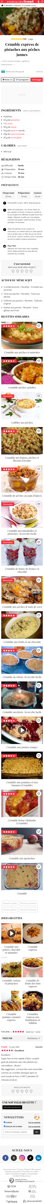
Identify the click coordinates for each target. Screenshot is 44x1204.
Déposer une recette (12, 1107)
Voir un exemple (34, 1122)
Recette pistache (28, 903)
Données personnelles (13, 1171)
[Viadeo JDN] (32, 1196)
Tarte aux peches (11, 293)
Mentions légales (21, 1174)
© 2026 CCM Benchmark (22, 1176)
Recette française (28, 909)
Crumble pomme (11, 287)
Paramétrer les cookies (30, 1171)
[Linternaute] (11, 1191)
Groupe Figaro (33, 1174)
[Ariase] (11, 1201)
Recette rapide (10, 903)
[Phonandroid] (32, 1201)
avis (30, 39)
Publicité (28, 1169)
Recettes (9, 5)
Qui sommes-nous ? (10, 1169)
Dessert (18, 5)
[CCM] (11, 1186)
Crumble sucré (30, 5)
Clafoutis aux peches (13, 300)
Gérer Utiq (10, 1174)
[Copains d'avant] (11, 1196)
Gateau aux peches (12, 307)
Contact (20, 1169)
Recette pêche (9, 909)
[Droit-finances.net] (32, 1191)
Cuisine (8, 1122)
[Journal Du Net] (32, 1186)
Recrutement (36, 1169)
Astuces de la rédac (13, 1126)
